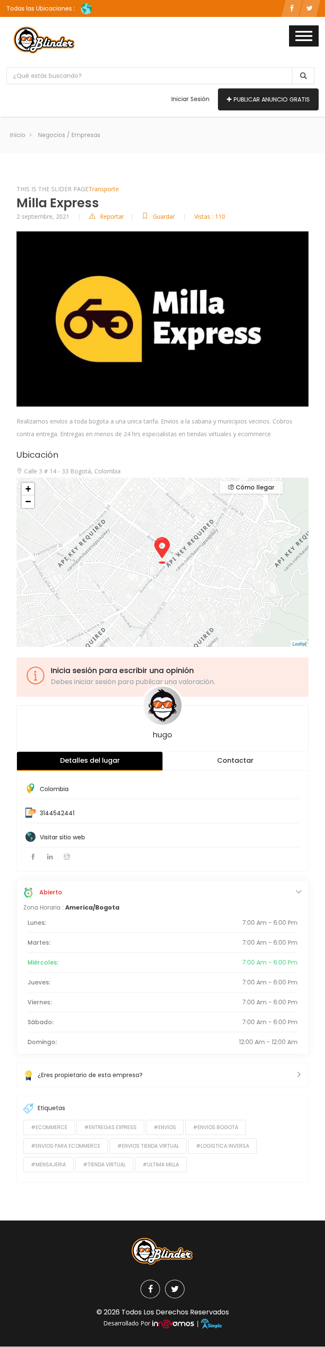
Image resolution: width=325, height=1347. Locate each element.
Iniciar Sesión (190, 99)
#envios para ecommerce (65, 1145)
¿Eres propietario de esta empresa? (90, 1075)
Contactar (235, 760)
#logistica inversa (222, 1145)
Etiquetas (51, 1108)
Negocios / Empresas (69, 135)
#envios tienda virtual (148, 1145)
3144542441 (57, 813)
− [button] (28, 501)
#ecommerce (49, 1127)
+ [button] (28, 489)
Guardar (164, 216)
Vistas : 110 (209, 216)
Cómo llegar (254, 487)
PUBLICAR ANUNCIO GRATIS (272, 99)
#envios (165, 1127)
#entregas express (110, 1127)
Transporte (103, 189)
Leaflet (299, 643)
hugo (162, 734)
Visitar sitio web (62, 837)
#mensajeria (48, 1164)
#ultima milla (161, 1164)
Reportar (112, 216)
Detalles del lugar (90, 760)
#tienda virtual (104, 1164)
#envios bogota (215, 1127)
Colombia (54, 789)
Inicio (17, 135)
